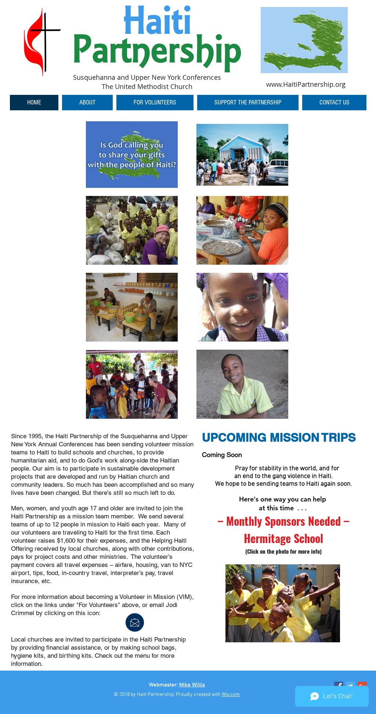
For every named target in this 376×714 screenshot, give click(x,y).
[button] (155, 102)
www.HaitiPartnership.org (306, 84)
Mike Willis (192, 685)
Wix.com (231, 695)
